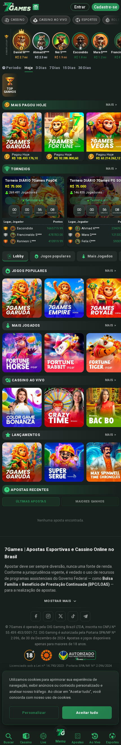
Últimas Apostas (31, 501)
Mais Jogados (100, 256)
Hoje (28, 68)
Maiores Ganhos (90, 501)
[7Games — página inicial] (17, 7)
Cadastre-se (105, 7)
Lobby (18, 256)
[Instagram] (48, 616)
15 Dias (69, 68)
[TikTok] (73, 616)
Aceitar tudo (87, 713)
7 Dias (54, 68)
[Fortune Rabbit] (64, 352)
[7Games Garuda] (22, 298)
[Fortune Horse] (22, 352)
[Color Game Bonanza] (22, 407)
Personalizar (34, 713)
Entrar (80, 7)
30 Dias (84, 68)
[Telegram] (85, 616)
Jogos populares (56, 256)
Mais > (111, 105)
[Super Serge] (64, 462)
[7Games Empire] (64, 298)
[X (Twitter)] (60, 616)
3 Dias (41, 68)
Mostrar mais (57, 601)
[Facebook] (36, 616)
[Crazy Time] (64, 407)
